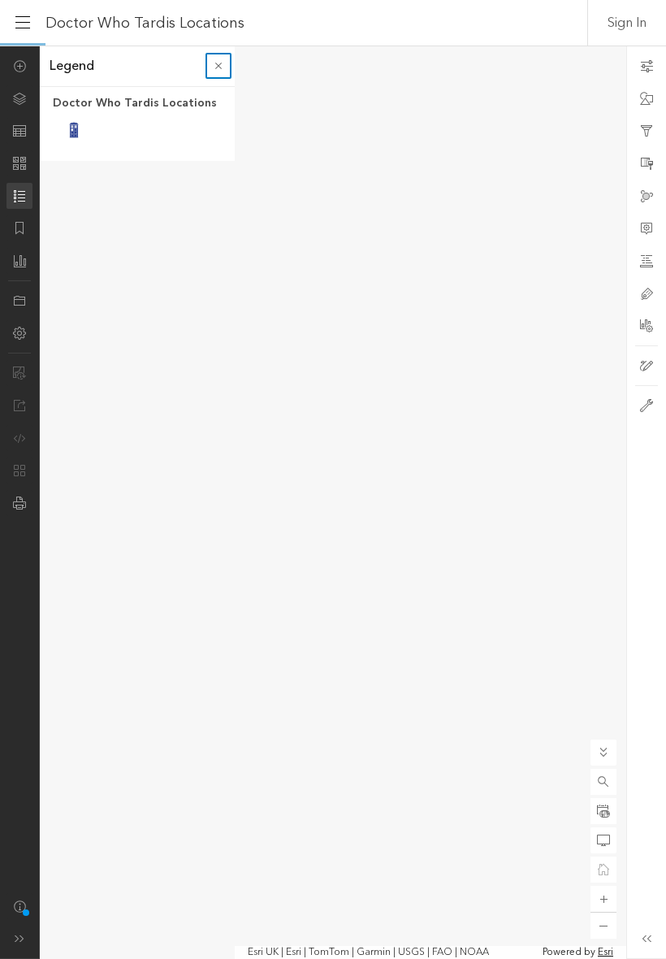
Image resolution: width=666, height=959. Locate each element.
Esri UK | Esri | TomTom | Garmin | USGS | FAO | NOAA (368, 952)
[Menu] (22, 23)
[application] (333, 502)
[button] (603, 782)
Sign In (627, 22)
